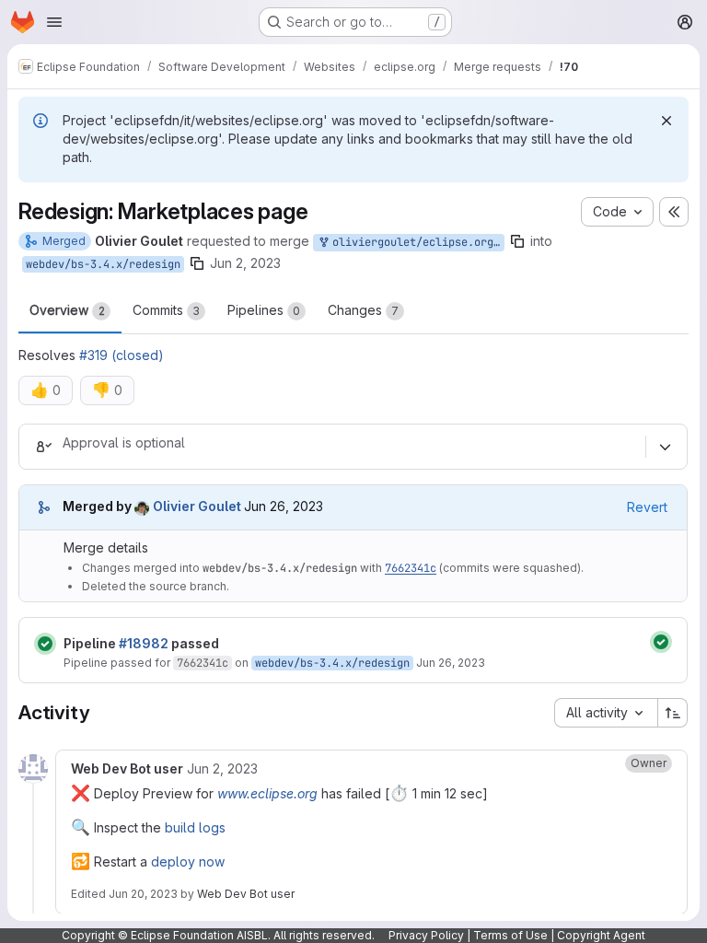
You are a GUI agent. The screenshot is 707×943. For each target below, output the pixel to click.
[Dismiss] (666, 121)
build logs (195, 827)
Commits (166, 310)
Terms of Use (510, 935)
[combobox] (605, 713)
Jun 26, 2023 (450, 662)
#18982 (143, 643)
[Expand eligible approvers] (665, 447)
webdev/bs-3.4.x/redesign (103, 264)
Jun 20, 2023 (143, 894)
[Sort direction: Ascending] (673, 713)
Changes (363, 310)
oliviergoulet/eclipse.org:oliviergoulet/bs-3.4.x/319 (415, 242)
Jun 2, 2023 (245, 263)
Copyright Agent (601, 935)
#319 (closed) (121, 355)
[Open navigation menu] (54, 22)
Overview (67, 310)
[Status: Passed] (45, 644)
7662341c (410, 568)
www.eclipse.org (267, 793)
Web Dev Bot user (246, 894)
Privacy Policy (426, 935)
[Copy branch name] (517, 241)
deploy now (188, 861)
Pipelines (263, 310)
